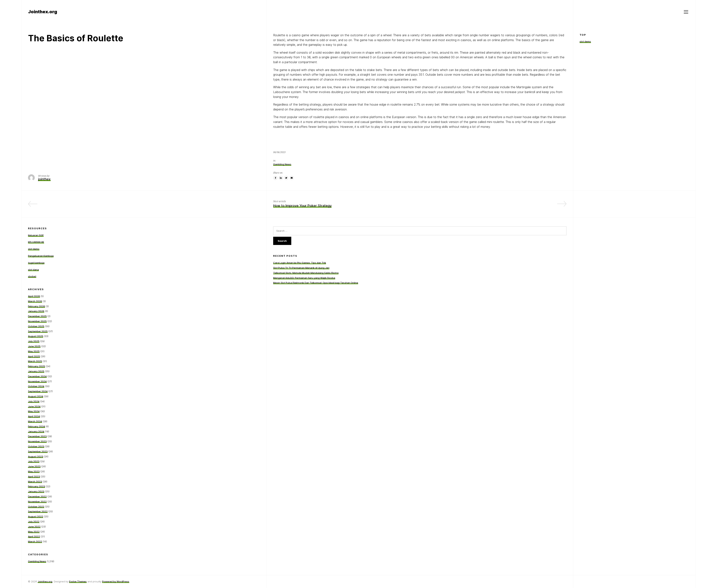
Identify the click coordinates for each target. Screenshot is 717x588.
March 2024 (35, 421)
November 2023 (37, 441)
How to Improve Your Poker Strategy (302, 206)
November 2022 (37, 501)
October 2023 (36, 446)
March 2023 (35, 481)
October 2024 (36, 386)
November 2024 (37, 381)
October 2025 (36, 326)
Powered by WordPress (115, 581)
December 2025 (37, 316)
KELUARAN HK (36, 241)
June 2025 (34, 346)
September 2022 (38, 511)
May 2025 (34, 351)
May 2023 (34, 471)
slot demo (585, 41)
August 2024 (35, 396)
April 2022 (34, 536)
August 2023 (35, 456)
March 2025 (35, 361)
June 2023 (34, 466)
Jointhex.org (45, 581)
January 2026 (36, 311)
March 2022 (35, 541)
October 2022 (36, 506)
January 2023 (36, 491)
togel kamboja (36, 262)
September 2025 (38, 331)
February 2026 (36, 306)
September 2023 (38, 451)
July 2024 (33, 401)
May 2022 (34, 531)
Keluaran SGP (36, 235)
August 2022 (35, 516)
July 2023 (33, 461)
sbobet (32, 276)
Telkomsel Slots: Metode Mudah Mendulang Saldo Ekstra (306, 272)
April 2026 (34, 296)
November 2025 (37, 321)
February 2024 (36, 426)
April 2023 (34, 476)
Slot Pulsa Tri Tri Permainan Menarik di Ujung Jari (301, 267)
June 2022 (34, 526)
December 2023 (37, 436)
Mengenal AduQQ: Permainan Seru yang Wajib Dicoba (304, 277)
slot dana (33, 269)
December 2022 (37, 496)
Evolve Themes (78, 581)
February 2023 (36, 486)
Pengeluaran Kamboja (41, 255)
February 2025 (36, 366)
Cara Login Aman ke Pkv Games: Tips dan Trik (299, 262)
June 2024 (34, 406)
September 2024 (38, 391)
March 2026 (35, 301)
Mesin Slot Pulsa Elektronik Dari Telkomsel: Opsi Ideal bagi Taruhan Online (315, 282)
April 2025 (34, 356)
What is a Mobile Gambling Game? (233, 206)
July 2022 (33, 521)
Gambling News (282, 164)
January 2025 (36, 371)
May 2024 (34, 411)
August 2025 (35, 336)
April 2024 (34, 416)
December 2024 (37, 376)
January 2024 (36, 431)
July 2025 (33, 341)
